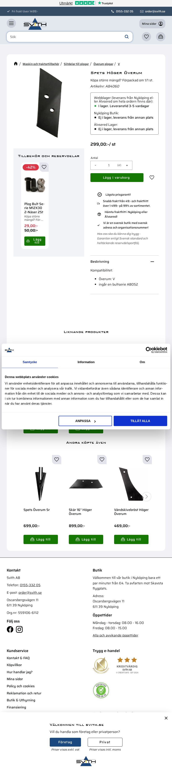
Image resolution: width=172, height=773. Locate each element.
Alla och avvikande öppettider (115, 635)
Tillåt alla (140, 421)
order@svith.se (155, 11)
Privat (104, 742)
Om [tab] (142, 362)
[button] (11, 23)
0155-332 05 (124, 11)
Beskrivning (99, 261)
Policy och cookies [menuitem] (21, 686)
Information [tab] (86, 362)
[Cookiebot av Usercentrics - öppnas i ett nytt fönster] (148, 350)
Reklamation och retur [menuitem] (24, 693)
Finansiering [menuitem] (16, 707)
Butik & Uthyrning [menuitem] (21, 700)
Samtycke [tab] (30, 362)
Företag (65, 742)
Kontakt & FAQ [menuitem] (18, 658)
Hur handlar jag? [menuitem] (20, 672)
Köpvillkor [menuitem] (14, 665)
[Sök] (127, 37)
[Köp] (34, 241)
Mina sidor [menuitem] (15, 679)
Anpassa (83, 421)
